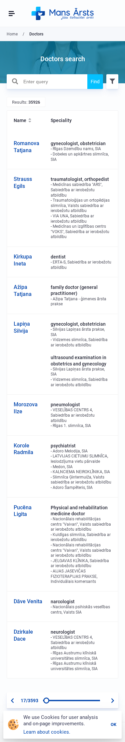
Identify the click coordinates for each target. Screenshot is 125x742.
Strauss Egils (23, 182)
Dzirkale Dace (23, 635)
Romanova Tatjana (26, 146)
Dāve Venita (28, 601)
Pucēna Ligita (23, 511)
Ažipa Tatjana (23, 290)
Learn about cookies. (46, 732)
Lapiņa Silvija (22, 327)
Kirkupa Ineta (23, 260)
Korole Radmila (23, 449)
